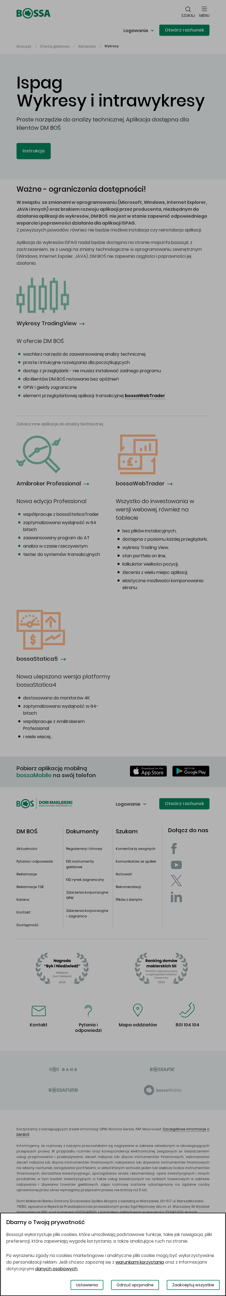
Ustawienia (87, 1285)
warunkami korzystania (139, 1262)
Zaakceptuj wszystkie (193, 1285)
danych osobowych (56, 1269)
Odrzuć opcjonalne (135, 1285)
